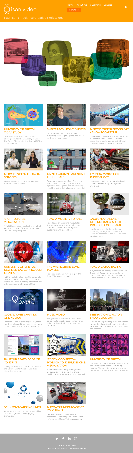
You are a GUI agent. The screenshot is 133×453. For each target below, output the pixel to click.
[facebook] (63, 438)
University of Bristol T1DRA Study (19, 131)
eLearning (95, 5)
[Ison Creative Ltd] (20, 12)
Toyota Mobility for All (64, 218)
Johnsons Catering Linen (22, 407)
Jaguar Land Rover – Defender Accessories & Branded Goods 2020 (107, 222)
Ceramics (74, 10)
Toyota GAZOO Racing (105, 266)
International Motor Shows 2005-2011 (105, 316)
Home (70, 5)
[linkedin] (69, 438)
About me (82, 5)
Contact (108, 5)
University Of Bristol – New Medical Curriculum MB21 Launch (23, 269)
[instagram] (75, 438)
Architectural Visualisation (14, 220)
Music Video (56, 314)
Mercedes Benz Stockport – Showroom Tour (109, 131)
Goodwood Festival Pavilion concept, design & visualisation (66, 362)
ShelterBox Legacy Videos (66, 129)
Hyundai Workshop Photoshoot (104, 176)
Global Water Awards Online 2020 (20, 316)
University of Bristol (105, 359)
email (84, 448)
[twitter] (56, 438)
